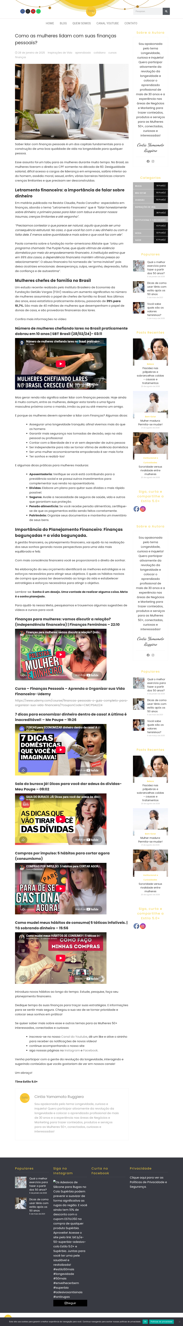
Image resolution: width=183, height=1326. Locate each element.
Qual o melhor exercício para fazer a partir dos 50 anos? (156, 267)
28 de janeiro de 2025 (31, 52)
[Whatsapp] (38, 11)
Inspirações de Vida (60, 52)
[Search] (166, 11)
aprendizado (83, 52)
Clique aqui (138, 1178)
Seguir (71, 1303)
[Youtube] (33, 11)
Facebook (90, 1050)
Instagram (72, 1050)
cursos (112, 52)
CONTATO (131, 23)
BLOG (63, 23)
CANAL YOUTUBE (108, 23)
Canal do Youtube (74, 1037)
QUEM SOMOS (81, 23)
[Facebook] (22, 11)
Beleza (150, 364)
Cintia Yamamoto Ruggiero (59, 1096)
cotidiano (100, 52)
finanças (20, 57)
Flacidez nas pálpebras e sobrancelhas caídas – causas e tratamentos (150, 375)
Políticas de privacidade (161, 1321)
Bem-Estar (150, 416)
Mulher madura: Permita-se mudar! (150, 422)
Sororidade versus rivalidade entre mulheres (150, 470)
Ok (145, 1321)
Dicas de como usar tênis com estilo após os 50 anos (157, 288)
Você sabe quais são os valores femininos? (155, 309)
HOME (50, 23)
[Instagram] (28, 11)
